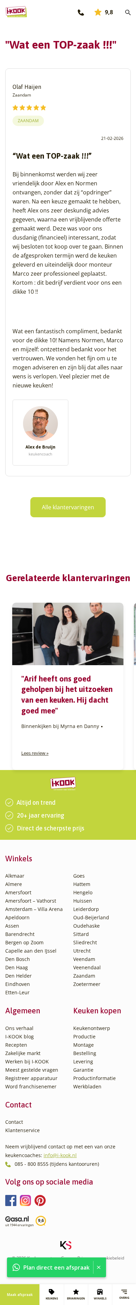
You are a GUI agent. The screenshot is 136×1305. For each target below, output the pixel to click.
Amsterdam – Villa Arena (34, 909)
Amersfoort (18, 892)
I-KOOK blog (19, 1036)
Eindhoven (17, 984)
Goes (79, 875)
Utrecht (82, 950)
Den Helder (18, 975)
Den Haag (16, 967)
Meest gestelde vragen (31, 1069)
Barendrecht (20, 934)
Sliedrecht (85, 942)
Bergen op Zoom (24, 942)
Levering (83, 1061)
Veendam (84, 959)
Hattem (81, 884)
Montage (83, 1045)
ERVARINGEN (76, 1298)
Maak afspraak (20, 1294)
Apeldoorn (17, 917)
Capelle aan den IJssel (30, 950)
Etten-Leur (17, 992)
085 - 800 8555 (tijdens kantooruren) (57, 1164)
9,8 (109, 12)
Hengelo (82, 892)
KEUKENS (52, 1298)
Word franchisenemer (30, 1086)
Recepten (16, 1045)
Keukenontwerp (91, 1028)
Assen (12, 925)
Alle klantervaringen (68, 507)
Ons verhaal (19, 1028)
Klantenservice (22, 1130)
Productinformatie (94, 1078)
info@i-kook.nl (60, 1155)
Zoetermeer (86, 984)
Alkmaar (14, 875)
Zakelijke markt (22, 1053)
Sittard (81, 934)
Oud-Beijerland (91, 917)
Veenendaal (87, 967)
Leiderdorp (86, 909)
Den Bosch (17, 959)
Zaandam (28, 121)
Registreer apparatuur (31, 1078)
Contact (14, 1122)
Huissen (82, 900)
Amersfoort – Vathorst (30, 900)
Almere (13, 884)
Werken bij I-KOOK (27, 1061)
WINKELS (100, 1298)
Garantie (83, 1069)
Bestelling (84, 1053)
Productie (84, 1036)
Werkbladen (87, 1086)
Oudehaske (86, 925)
